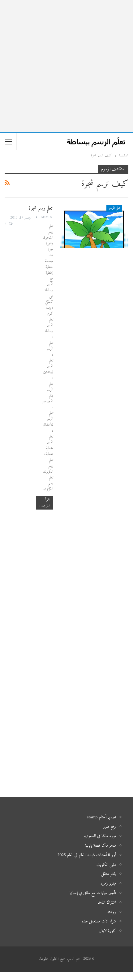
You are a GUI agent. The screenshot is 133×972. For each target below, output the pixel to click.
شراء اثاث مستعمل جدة (99, 921)
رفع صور (109, 826)
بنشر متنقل (108, 874)
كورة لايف (107, 931)
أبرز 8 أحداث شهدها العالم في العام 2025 (86, 855)
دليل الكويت (106, 865)
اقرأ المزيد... (44, 503)
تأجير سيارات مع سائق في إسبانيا (93, 893)
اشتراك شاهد (107, 902)
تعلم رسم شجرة (40, 208)
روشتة (111, 912)
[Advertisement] (66, 66)
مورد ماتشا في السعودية (100, 836)
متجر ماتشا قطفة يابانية (100, 845)
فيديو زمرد (108, 883)
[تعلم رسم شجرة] (94, 226)
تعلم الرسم (114, 208)
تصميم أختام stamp (101, 817)
